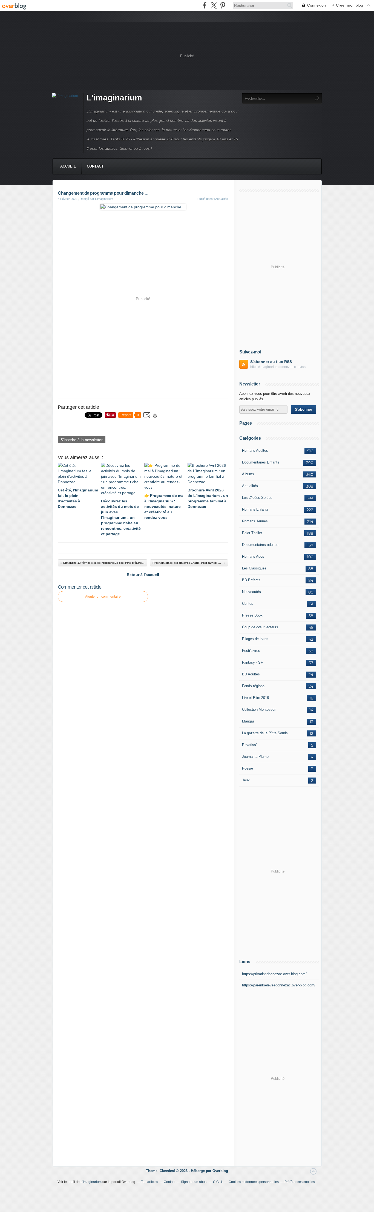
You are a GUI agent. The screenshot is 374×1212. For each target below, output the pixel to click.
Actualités (250, 486)
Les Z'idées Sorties (257, 498)
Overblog (220, 1171)
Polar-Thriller (252, 533)
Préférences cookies (299, 1182)
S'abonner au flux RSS (271, 361)
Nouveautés (251, 592)
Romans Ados (253, 556)
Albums (248, 474)
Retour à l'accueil (143, 574)
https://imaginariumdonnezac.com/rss (278, 367)
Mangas (248, 721)
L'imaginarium (114, 97)
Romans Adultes (255, 450)
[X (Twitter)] (213, 5)
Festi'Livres (251, 651)
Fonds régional (253, 686)
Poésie (247, 768)
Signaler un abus (194, 1182)
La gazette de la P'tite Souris (265, 733)
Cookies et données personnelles (254, 1182)
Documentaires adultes (260, 545)
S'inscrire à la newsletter (82, 439)
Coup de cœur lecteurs (260, 627)
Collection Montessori (259, 709)
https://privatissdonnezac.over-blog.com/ (274, 974)
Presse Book (252, 615)
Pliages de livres (255, 639)
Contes (247, 603)
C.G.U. (218, 1182)
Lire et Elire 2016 (255, 698)
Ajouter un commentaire (103, 596)
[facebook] (204, 5)
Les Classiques (254, 568)
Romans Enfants (255, 509)
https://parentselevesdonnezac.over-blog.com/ (278, 985)
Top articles (149, 1182)
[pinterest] (222, 5)
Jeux (246, 780)
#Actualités (221, 198)
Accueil (68, 166)
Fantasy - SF (252, 662)
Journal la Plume (255, 757)
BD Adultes (251, 674)
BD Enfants (251, 580)
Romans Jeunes (255, 521)
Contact (95, 166)
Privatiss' (249, 745)
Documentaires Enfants (260, 462)
